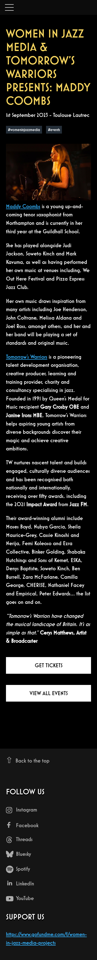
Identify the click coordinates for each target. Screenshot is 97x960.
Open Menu (9, 8)
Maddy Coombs (23, 206)
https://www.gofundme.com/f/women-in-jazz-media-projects (46, 938)
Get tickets (48, 665)
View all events (49, 693)
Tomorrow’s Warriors (26, 356)
